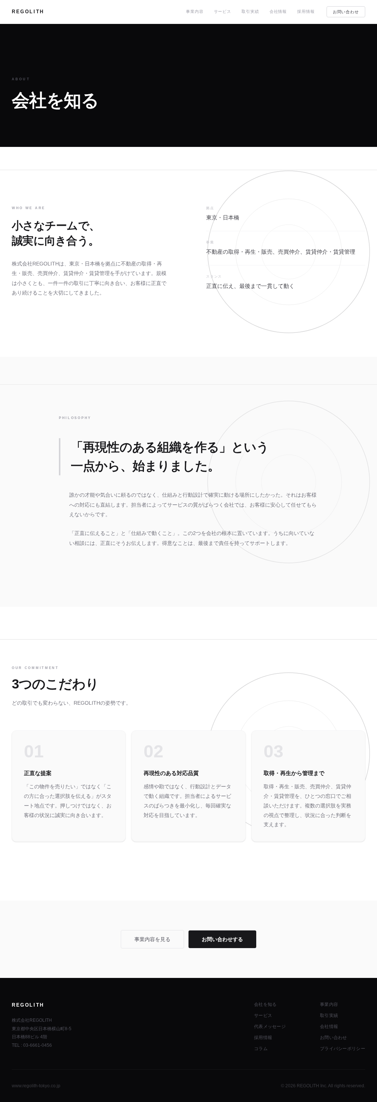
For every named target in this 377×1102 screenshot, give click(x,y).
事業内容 (195, 11)
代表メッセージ (270, 1026)
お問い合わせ (346, 12)
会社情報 (278, 11)
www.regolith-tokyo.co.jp (36, 1085)
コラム (261, 1048)
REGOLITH (28, 11)
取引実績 (250, 11)
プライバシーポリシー (342, 1048)
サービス (223, 11)
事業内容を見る (152, 939)
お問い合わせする (222, 939)
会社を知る (265, 1004)
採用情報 (306, 11)
